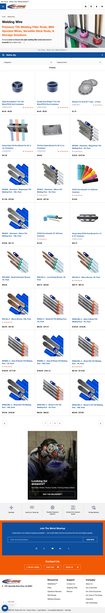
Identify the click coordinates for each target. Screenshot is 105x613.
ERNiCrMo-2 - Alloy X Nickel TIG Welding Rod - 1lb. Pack (84, 320)
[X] (68, 548)
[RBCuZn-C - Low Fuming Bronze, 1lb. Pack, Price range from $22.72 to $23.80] (52, 262)
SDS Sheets (51, 595)
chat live (50, 567)
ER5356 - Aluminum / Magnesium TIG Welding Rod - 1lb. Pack (86, 147)
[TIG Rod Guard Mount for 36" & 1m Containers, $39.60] (52, 130)
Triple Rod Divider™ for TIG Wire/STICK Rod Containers (13, 103)
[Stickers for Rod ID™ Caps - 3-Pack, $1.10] (87, 86)
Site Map (68, 610)
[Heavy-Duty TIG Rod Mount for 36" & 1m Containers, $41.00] (17, 130)
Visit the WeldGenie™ (52, 494)
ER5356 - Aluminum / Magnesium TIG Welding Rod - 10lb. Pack (16, 190)
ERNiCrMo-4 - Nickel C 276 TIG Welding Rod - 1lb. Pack (49, 406)
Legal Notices (42, 610)
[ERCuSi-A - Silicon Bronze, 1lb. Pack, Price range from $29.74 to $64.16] (87, 262)
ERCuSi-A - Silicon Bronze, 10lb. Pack (16, 319)
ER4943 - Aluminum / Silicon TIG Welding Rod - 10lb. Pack (14, 234)
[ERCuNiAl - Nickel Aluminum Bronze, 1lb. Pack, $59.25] (17, 262)
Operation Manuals (54, 591)
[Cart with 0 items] (102, 6)
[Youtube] (52, 548)
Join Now (90, 540)
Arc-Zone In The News (94, 595)
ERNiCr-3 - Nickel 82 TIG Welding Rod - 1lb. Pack (52, 320)
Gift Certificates (91, 603)
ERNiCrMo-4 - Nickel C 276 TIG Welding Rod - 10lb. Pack (87, 406)
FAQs (49, 588)
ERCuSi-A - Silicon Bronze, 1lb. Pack (86, 277)
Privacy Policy (31, 610)
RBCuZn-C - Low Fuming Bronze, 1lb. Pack (51, 278)
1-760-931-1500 (32, 567)
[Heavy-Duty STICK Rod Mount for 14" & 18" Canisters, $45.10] (87, 218)
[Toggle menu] (3, 6)
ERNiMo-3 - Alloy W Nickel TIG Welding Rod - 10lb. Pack (52, 362)
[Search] (85, 6)
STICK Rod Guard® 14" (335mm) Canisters (85, 190)
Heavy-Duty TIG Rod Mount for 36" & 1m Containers (16, 147)
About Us (89, 584)
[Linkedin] (60, 548)
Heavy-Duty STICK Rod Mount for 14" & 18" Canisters (87, 234)
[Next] (100, 423)
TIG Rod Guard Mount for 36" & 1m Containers (50, 147)
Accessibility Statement (56, 610)
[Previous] (4, 423)
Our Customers (91, 588)
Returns (69, 591)
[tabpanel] (52, 465)
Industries (89, 599)
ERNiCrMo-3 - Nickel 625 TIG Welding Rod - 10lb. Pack (16, 406)
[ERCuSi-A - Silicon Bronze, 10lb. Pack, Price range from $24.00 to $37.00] (17, 303)
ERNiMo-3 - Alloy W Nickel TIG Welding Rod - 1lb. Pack (17, 362)
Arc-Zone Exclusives (93, 591)
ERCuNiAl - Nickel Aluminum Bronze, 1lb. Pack (16, 278)
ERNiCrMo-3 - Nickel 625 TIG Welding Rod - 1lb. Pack (86, 362)
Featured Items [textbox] (62, 62)
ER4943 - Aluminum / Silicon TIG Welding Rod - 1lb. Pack (49, 190)
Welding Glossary (53, 599)
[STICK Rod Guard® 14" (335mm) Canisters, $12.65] (87, 174)
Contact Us (71, 584)
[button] (11, 508)
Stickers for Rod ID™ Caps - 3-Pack (86, 102)
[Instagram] (36, 548)
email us (69, 567)
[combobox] (79, 62)
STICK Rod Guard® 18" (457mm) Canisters (49, 234)
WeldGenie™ (52, 584)
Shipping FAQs (72, 588)
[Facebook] (44, 548)
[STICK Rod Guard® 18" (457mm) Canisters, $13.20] (52, 218)
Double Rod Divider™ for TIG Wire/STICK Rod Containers (48, 103)
